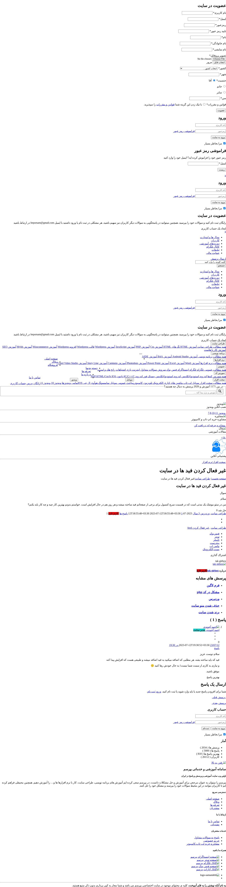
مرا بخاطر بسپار (213, 143)
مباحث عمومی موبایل (121, 383)
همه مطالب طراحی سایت (211, 346)
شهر (223, 74)
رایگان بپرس (33, 383)
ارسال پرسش (218, 258)
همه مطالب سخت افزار (212, 383)
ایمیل (222, 19)
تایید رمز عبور (218, 31)
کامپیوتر (138, 383)
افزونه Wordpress (67, 346)
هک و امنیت (103, 369)
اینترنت (135, 369)
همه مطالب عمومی (215, 369)
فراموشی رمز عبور (184, 131)
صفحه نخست (218, 478)
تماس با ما (34, 377)
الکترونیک (157, 383)
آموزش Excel (176, 363)
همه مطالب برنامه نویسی (211, 356)
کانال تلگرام (212, 246)
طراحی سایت (218, 343)
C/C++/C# (129, 376)
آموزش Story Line (97, 363)
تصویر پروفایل (217, 55)
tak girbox (213, 570)
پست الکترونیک (211, 549)
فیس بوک (171, 369)
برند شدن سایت (209, 612)
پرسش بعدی (219, 703)
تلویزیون (147, 383)
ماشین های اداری (173, 383)
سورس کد (220, 373)
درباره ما (86, 374)
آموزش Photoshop (136, 363)
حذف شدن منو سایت (205, 605)
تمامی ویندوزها (69, 383)
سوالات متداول (148, 369)
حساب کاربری (18, 383)
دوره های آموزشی (209, 243)
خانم (219, 86)
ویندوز (74, 379)
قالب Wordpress (85, 346)
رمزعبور (220, 25)
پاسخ (216, 648)
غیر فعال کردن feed (198, 527)
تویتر (216, 536)
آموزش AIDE (149, 356)
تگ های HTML (171, 346)
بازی (128, 369)
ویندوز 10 (55, 383)
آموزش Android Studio (184, 356)
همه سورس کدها (216, 376)
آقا (210, 80)
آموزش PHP (143, 346)
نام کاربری (219, 12)
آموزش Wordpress (105, 346)
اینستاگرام (183, 369)
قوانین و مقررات (216, 104)
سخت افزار (219, 379)
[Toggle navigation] (140, 353)
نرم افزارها (220, 360)
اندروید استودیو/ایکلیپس (194, 376)
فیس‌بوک (214, 533)
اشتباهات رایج (118, 369)
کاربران (215, 240)
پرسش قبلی (219, 697)
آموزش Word (192, 363)
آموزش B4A (164, 356)
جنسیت (221, 80)
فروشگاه (53, 365)
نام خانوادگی (218, 43)
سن (223, 98)
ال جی (86, 383)
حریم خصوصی (211, 840)
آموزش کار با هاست (215, 350)
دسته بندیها (91, 368)
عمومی (221, 366)
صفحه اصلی (51, 358)
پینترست (214, 543)
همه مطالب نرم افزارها (213, 363)
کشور (222, 68)
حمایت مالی (212, 253)
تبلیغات (215, 249)
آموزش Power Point (158, 363)
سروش (161, 369)
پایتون (119, 376)
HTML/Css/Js (104, 376)
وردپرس (205, 513)
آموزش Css (156, 346)
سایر (219, 92)
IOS (114, 376)
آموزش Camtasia (116, 363)
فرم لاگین (213, 585)
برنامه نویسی (218, 353)
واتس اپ (214, 546)
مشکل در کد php (208, 592)
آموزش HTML (188, 346)
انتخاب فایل (219, 62)
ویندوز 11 (45, 383)
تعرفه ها (86, 371)
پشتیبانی (214, 824)
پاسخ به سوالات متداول (206, 837)
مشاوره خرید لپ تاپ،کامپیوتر (203, 843)
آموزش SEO (9, 346)
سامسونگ (103, 383)
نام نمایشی (219, 49)
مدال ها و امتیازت (209, 237)
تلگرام (200, 369)
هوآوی (94, 383)
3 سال (196, 513)
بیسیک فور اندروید (145, 376)
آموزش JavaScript (125, 346)
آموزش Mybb (24, 346)
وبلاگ (55, 361)
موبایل (195, 383)
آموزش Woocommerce (45, 346)
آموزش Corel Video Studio (72, 363)
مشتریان (214, 808)
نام (224, 37)
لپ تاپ (187, 383)
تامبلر (216, 539)
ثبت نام (151, 691)
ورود (158, 691)
